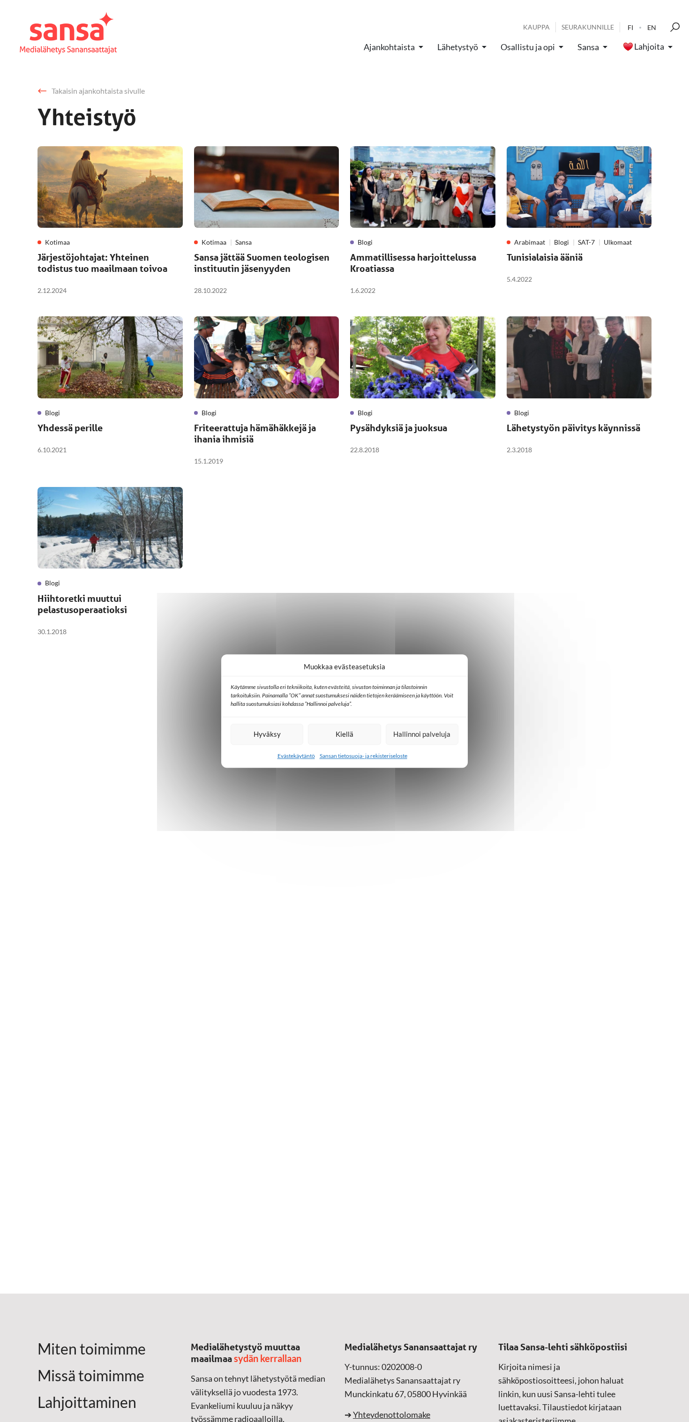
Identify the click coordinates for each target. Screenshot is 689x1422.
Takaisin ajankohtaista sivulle (98, 90)
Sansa (588, 47)
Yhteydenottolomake (391, 1414)
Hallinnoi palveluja (421, 734)
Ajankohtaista (389, 47)
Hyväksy (267, 734)
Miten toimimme (91, 1348)
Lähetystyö (457, 47)
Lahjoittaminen (86, 1402)
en (651, 27)
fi (630, 27)
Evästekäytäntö (296, 755)
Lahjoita (649, 47)
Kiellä (344, 734)
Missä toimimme (90, 1375)
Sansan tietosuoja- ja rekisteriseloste (363, 755)
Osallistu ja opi (528, 47)
